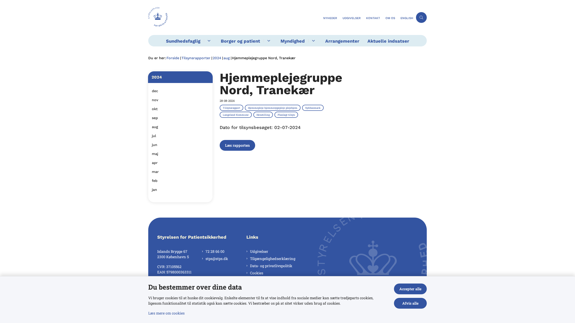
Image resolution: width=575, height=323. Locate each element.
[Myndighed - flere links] (312, 40)
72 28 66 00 (215, 251)
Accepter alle (410, 288)
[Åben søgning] (421, 17)
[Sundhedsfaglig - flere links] (208, 40)
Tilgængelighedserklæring (272, 258)
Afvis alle (410, 303)
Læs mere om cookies (166, 313)
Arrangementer (342, 41)
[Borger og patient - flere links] (268, 40)
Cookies (256, 273)
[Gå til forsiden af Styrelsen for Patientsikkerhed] (234, 17)
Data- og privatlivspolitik (271, 265)
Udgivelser (259, 251)
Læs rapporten (237, 145)
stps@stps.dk (217, 258)
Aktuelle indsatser (388, 41)
